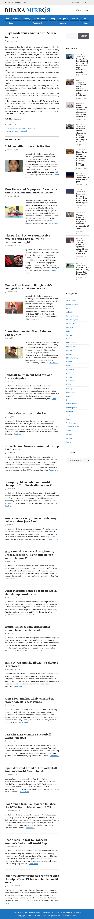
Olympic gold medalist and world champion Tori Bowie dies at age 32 (29, 483)
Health (69, 384)
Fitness (69, 362)
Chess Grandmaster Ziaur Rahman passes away (28, 332)
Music (68, 396)
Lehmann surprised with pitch (17, 131)
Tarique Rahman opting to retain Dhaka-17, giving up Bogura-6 (82, 248)
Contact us (85, 2)
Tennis (69, 430)
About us (75, 2)
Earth (68, 339)
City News (81, 150)
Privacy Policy (66, 912)
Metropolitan (71, 392)
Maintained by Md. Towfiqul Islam (26, 912)
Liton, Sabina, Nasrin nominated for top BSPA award (32, 447)
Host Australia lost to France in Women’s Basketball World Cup (26, 841)
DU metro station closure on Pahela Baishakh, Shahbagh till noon (82, 135)
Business (80, 103)
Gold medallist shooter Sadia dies (27, 146)
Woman (69, 438)
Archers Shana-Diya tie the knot (27, 413)
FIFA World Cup (72, 358)
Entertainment (39, 19)
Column (69, 331)
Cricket (69, 335)
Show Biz (74, 19)
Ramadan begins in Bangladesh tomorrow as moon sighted (82, 198)
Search (84, 36)
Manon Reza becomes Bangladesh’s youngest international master (28, 286)
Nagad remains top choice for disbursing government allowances (81, 111)
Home (8, 19)
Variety (63, 23)
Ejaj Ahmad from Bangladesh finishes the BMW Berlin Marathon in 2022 (30, 805)
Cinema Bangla (72, 316)
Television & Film (73, 426)
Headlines (81, 213)
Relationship (71, 411)
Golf (67, 373)
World (86, 23)
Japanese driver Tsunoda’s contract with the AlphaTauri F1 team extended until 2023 (32, 879)
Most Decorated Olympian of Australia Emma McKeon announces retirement (31, 190)
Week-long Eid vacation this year (82, 179)
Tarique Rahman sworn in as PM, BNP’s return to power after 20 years (82, 221)
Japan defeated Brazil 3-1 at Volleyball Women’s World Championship (31, 769)
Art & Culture (80, 81)
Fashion (69, 350)
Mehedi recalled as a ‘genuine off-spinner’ (21, 128)
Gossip (52, 19)
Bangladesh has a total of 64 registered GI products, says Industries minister (82, 65)
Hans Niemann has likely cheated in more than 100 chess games (29, 700)
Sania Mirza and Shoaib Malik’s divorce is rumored (31, 664)
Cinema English (72, 319)
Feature (69, 354)
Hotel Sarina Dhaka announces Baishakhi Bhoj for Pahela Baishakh (81, 158)
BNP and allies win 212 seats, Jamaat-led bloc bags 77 (82, 270)
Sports (83, 19)
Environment (71, 346)
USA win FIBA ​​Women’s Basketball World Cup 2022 (28, 736)
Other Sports (11, 124)
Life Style (62, 19)
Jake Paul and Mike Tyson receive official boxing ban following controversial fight (27, 239)
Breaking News (72, 304)
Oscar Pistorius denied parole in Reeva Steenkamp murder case (31, 592)
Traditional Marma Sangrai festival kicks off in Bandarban (82, 89)
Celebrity (26, 19)
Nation (68, 400)
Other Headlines (81, 56)
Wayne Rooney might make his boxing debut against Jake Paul (31, 519)
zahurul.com (71, 916)
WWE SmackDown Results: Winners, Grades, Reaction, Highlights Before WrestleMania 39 (29, 555)
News (15, 19)
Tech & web (37, 23)
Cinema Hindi (71, 323)
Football (69, 365)
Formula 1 (70, 369)
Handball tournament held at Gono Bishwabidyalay (28, 376)
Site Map (77, 912)
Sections (9, 23)
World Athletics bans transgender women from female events (27, 628)
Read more (53, 223)
